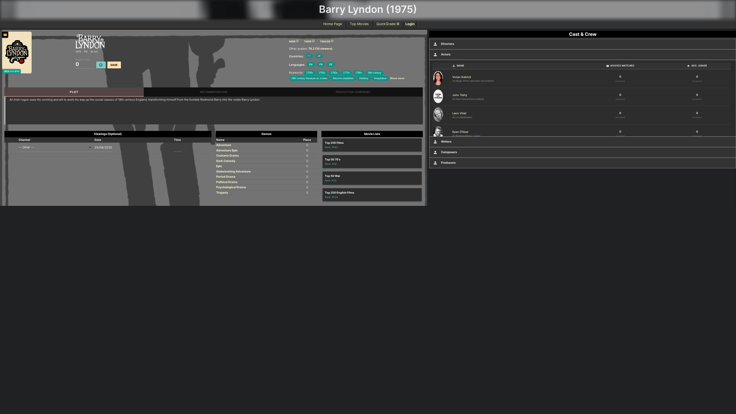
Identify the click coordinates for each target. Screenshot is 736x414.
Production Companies (353, 92)
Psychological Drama (231, 187)
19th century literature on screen (309, 78)
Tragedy (222, 192)
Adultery (363, 78)
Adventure (223, 145)
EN (311, 64)
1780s (358, 72)
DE (330, 64)
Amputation (380, 78)
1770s (346, 72)
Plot (74, 92)
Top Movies (359, 24)
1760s (334, 72)
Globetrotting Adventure (233, 171)
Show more (397, 78)
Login (410, 24)
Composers (445, 152)
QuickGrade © (388, 24)
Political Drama (226, 182)
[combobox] (55, 147)
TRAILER (327, 41)
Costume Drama (227, 155)
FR (320, 64)
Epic (219, 166)
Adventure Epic (227, 150)
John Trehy (459, 95)
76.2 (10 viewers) (320, 48)
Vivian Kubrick (461, 77)
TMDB (309, 41)
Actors (441, 54)
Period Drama (225, 176)
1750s (322, 72)
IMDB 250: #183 (11, 71)
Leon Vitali (459, 113)
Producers (444, 163)
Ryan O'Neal (460, 131)
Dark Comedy (225, 161)
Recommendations (213, 92)
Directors (443, 44)
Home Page (332, 24)
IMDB (294, 41)
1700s (309, 72)
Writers (442, 142)
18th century (374, 72)
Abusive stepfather (343, 78)
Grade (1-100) (83, 59)
